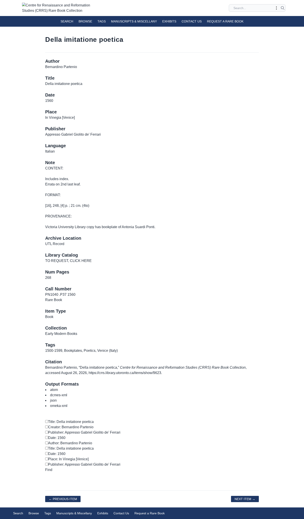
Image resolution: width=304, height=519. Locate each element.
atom (54, 390)
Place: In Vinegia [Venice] (68, 459)
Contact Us (192, 21)
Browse (85, 21)
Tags (101, 21)
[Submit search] (282, 8)
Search (67, 21)
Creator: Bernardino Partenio (70, 427)
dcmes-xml (58, 395)
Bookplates (73, 350)
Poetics (89, 350)
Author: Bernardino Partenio (70, 443)
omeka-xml (58, 406)
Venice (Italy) (107, 350)
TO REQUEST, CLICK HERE (68, 261)
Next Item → (245, 499)
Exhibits (169, 21)
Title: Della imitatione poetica (71, 422)
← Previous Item (63, 499)
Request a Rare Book (225, 21)
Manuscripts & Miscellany (134, 21)
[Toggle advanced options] (276, 8)
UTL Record (54, 244)
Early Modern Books (61, 334)
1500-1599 (53, 350)
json (53, 400)
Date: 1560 (56, 438)
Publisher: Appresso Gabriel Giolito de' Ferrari (84, 432)
